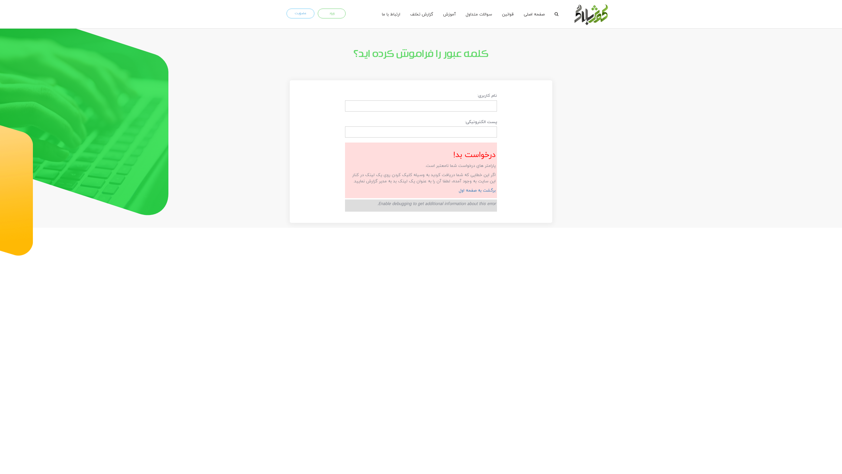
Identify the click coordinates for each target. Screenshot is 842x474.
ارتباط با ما (391, 14)
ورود (331, 13)
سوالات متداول (479, 14)
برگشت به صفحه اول (477, 190)
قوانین (508, 14)
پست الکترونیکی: (481, 122)
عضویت (301, 13)
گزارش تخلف (421, 14)
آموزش (449, 14)
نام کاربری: (487, 95)
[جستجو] (556, 14)
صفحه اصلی (534, 14)
